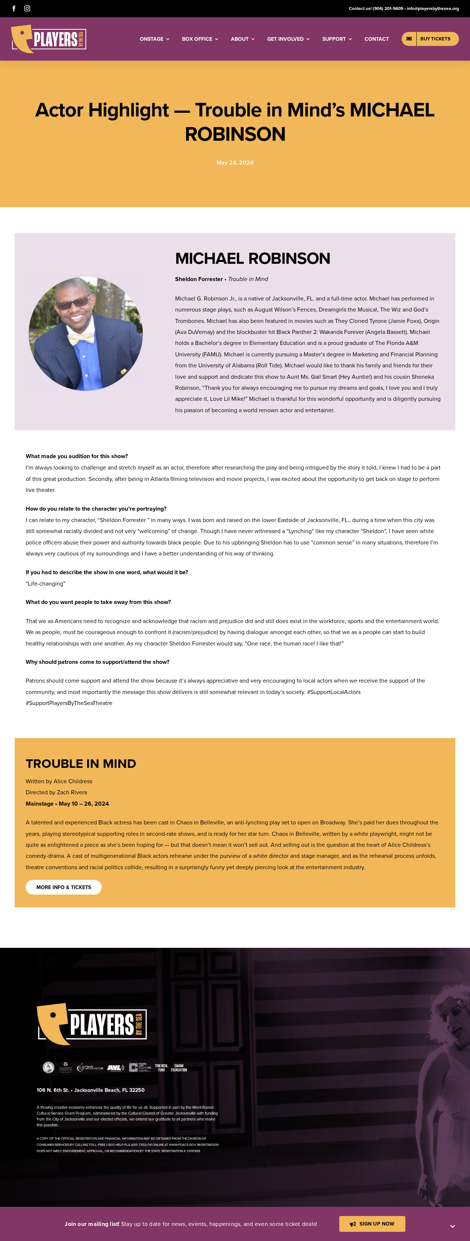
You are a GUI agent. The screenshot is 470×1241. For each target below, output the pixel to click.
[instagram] (27, 8)
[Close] (452, 1226)
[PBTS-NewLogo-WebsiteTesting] (48, 28)
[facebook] (14, 8)
